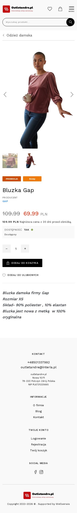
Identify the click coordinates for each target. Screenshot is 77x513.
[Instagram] (41, 471)
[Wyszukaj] (70, 22)
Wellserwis (63, 504)
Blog (38, 411)
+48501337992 (39, 362)
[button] (5, 95)
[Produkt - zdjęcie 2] (38, 94)
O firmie (38, 405)
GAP (5, 201)
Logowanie (38, 438)
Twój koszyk (38, 450)
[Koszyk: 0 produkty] (60, 9)
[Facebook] (35, 471)
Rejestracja (38, 444)
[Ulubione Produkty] (50, 9)
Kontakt (38, 417)
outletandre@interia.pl (38, 367)
